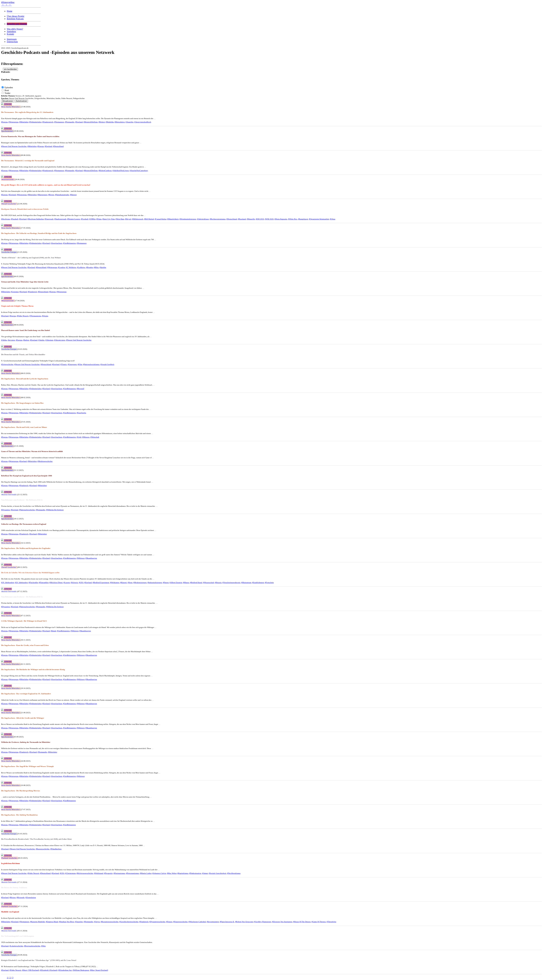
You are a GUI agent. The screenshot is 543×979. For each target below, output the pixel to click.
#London (61, 267)
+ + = (6, 5)
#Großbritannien (69, 243)
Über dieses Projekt (15, 16)
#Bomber (89, 267)
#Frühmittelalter (35, 122)
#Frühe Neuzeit (23, 316)
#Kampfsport (303, 219)
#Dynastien (5, 510)
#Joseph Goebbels (107, 364)
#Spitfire (103, 267)
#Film (80, 364)
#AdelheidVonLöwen (121, 170)
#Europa (4, 122)
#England (79, 122)
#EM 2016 (260, 219)
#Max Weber (171, 873)
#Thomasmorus (35, 316)
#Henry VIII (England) (30, 970)
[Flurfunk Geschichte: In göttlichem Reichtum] (2, 855)
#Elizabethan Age (65, 970)
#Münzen (86, 437)
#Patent (166, 582)
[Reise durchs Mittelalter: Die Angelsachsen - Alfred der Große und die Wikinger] (2, 710)
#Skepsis (218, 582)
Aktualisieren (7, 101)
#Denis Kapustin (280, 219)
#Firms (99, 219)
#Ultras (332, 219)
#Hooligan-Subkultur (35, 219)
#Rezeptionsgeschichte (109, 922)
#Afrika (4, 340)
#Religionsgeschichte (85, 873)
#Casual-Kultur (160, 219)
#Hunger (73, 195)
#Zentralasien (30, 897)
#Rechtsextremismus (218, 219)
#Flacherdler (33, 582)
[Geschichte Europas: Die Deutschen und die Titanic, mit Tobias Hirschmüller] (2, 346)
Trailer (7, 93)
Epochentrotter (7, 131)
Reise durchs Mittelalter (10, 107)
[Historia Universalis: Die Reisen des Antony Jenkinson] (2, 879)
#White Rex (292, 219)
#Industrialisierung (154, 582)
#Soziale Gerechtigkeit (217, 873)
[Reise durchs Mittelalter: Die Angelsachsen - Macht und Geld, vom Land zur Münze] (2, 419)
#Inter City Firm (108, 219)
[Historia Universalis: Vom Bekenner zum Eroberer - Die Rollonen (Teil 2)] (2, 492)
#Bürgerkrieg (120, 122)
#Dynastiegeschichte (157, 922)
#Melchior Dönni (56, 582)
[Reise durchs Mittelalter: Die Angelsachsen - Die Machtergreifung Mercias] (2, 782)
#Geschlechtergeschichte (128, 922)
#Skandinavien (91, 558)
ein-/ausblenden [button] (10, 69)
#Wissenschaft (208, 582)
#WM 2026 (269, 219)
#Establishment (258, 582)
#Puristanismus (119, 873)
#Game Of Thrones (319, 922)
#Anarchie (129, 122)
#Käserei (123, 582)
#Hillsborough (137, 219)
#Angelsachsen (56, 243)
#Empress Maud (52, 922)
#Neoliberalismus (234, 873)
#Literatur (15, 292)
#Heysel (128, 219)
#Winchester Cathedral (197, 922)
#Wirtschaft (94, 437)
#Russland (242, 219)
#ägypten (11, 340)
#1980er (92, 219)
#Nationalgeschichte (27, 510)
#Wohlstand (98, 873)
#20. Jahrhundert (21, 582)
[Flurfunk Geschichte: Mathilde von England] (2, 903)
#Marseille (251, 219)
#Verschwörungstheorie (231, 582)
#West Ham (120, 219)
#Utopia (45, 316)
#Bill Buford (149, 219)
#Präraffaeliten (56, 849)
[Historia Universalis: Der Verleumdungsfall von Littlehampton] (2, 928)
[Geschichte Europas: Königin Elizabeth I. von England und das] (2, 952)
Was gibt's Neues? (15, 29)
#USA (81, 582)
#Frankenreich (47, 122)
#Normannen (59, 122)
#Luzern (66, 582)
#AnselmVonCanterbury (139, 170)
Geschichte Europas (9, 252)
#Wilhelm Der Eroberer (55, 510)
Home (9, 11)
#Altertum (49, 340)
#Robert (102, 122)
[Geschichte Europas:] (2, 249)
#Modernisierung (140, 582)
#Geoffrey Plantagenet (262, 922)
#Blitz (96, 267)
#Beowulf (80, 389)
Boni (7, 90)
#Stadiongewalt (60, 219)
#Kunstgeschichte (42, 849)
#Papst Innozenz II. (227, 922)
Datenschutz (12, 41)
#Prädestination (195, 873)
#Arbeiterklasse (203, 219)
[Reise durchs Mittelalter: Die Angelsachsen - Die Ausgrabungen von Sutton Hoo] (2, 395)
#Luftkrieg (81, 267)
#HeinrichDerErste (91, 122)
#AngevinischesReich (142, 122)
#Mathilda (110, 122)
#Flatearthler (44, 582)
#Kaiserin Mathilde (37, 922)
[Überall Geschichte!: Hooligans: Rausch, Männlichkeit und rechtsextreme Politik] (2, 201)
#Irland (53, 631)
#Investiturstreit (213, 922)
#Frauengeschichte (180, 922)
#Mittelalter (23, 122)
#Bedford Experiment (101, 582)
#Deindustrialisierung (187, 219)
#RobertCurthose (105, 170)
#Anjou (97, 922)
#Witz (43, 946)
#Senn (130, 582)
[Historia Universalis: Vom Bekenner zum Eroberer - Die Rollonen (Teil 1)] (2, 589)
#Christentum (70, 873)
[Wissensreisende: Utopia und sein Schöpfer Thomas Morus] (2, 298)
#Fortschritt (269, 582)
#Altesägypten (59, 340)
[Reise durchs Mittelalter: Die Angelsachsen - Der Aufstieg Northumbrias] (2, 807)
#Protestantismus (132, 873)
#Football (84, 219)
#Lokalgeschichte (16, 946)
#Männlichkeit (173, 219)
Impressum (12, 39)
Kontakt (10, 34)
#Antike (41, 340)
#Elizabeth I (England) (48, 970)
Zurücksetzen (21, 101)
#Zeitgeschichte (7, 364)
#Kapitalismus (182, 873)
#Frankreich (32, 292)
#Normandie (69, 122)
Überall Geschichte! (9, 204)
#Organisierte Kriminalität (319, 219)
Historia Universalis (9, 494)
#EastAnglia (81, 413)
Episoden (9, 87)
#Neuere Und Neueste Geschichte (14, 146)
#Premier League (73, 219)
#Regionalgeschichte (32, 946)
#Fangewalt (49, 219)
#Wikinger (81, 558)
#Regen (51, 195)
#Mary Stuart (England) (99, 970)
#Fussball (14, 219)
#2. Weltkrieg (71, 267)
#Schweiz (74, 582)
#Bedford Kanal (196, 582)
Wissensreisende (7, 179)
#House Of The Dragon (302, 922)
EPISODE (8, 104)
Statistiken (11, 31)
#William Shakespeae (81, 970)
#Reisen (12, 897)
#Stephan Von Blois (66, 922)
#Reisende (21, 897)
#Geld (79, 437)
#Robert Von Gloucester (244, 922)
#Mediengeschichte (45, 461)
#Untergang (72, 364)
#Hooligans (5, 219)
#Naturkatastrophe (62, 195)
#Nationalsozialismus (91, 364)
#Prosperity (108, 873)
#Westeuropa (13, 122)
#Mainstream (246, 582)
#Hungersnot (42, 195)
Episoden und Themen (17, 24)
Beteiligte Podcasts (15, 19)
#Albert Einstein (176, 582)
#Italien (26, 340)
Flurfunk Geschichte (9, 858)
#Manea (186, 582)
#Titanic (63, 364)
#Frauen (169, 922)
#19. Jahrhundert (7, 582)
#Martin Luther (145, 873)
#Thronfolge (331, 922)
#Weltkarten (114, 582)
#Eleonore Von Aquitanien (282, 922)
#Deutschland (58, 146)
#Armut (205, 873)
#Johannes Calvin (159, 873)
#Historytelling (7, 2)
